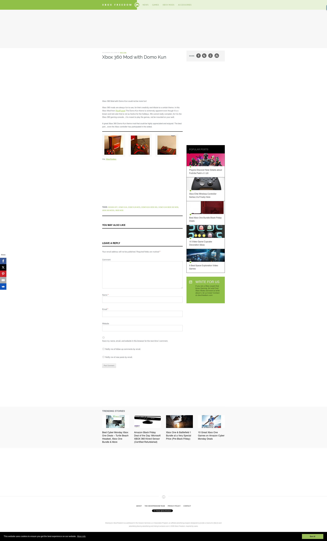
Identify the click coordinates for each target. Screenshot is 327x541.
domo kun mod (134, 207)
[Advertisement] (163, 29)
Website (105, 323)
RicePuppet (120, 110)
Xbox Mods (168, 5)
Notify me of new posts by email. (118, 357)
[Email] (3, 280)
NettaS (123, 52)
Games (155, 5)
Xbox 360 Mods (108, 210)
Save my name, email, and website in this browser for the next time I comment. (135, 340)
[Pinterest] (3, 274)
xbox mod (119, 210)
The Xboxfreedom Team (155, 506)
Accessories (185, 5)
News (146, 5)
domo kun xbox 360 (149, 207)
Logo (137, 4)
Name (105, 294)
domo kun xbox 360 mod (168, 207)
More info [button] (81, 536)
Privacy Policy (174, 506)
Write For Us (207, 281)
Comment (106, 259)
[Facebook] (3, 261)
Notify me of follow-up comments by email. (123, 349)
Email (105, 309)
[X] (3, 267)
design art (113, 207)
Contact (187, 506)
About (139, 506)
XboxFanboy (111, 159)
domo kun (123, 207)
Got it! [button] (312, 536)
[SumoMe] (3, 286)
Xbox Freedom (117, 4)
